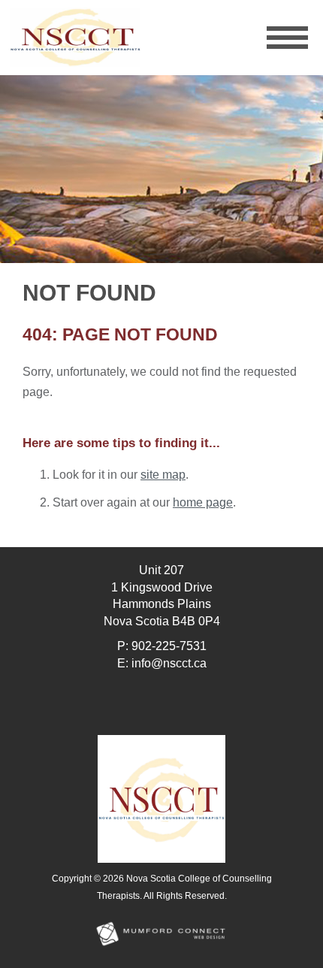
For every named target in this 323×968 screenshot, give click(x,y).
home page (203, 502)
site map (163, 474)
